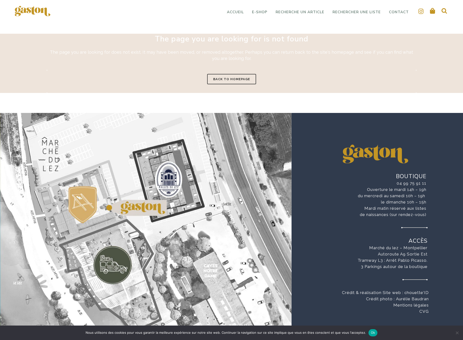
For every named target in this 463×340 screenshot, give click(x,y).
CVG (424, 311)
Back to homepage (231, 79)
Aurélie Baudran (412, 298)
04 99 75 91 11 (411, 183)
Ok (373, 332)
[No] (457, 332)
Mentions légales (411, 305)
